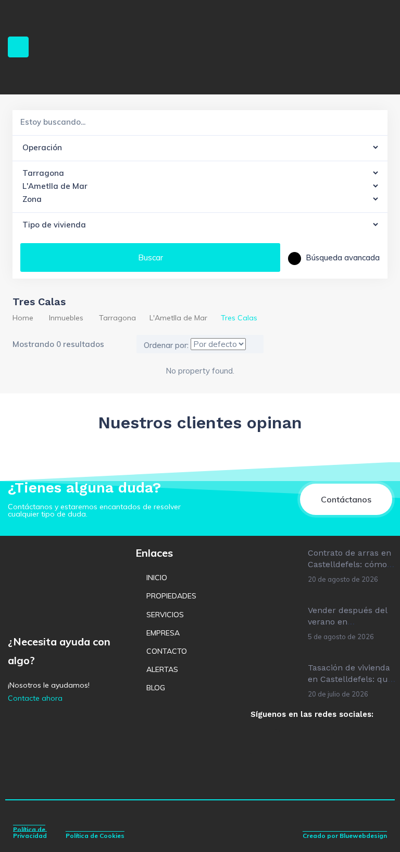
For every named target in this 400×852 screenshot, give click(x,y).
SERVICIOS (165, 614)
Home (22, 317)
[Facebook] (264, 742)
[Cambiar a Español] (192, 739)
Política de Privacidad (30, 832)
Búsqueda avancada (342, 257)
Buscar (150, 257)
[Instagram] (292, 742)
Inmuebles (66, 317)
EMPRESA (163, 633)
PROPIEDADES (171, 596)
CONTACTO (166, 651)
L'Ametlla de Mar (178, 317)
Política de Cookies (95, 835)
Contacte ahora (35, 698)
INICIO (156, 577)
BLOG (155, 687)
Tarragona (117, 317)
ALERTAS (162, 669)
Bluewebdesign (363, 835)
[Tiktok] (321, 742)
